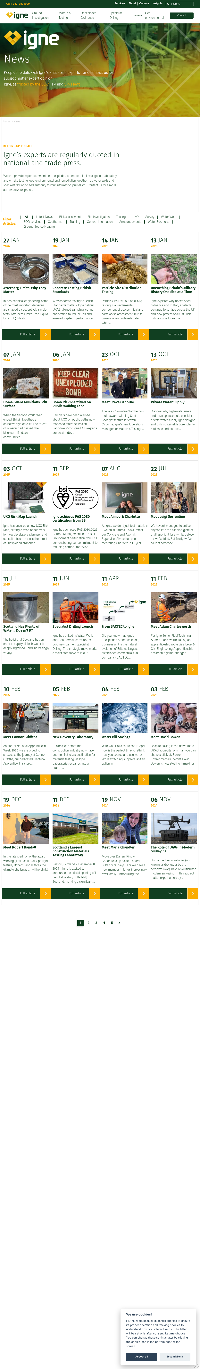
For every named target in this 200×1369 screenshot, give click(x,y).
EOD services (32, 222)
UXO (135, 217)
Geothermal (55, 222)
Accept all (141, 1356)
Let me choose (175, 1333)
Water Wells (168, 217)
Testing (121, 217)
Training (75, 222)
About (132, 3)
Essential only (175, 1356)
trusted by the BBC (33, 84)
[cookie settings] (196, 1365)
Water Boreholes (158, 222)
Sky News (72, 84)
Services (119, 3)
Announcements (130, 222)
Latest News (44, 217)
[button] (168, 4)
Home (6, 121)
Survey (149, 217)
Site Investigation (99, 217)
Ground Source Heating (39, 226)
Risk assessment (70, 217)
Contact (181, 15)
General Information (100, 222)
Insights (157, 3)
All (27, 217)
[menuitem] (43, 15)
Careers (144, 3)
